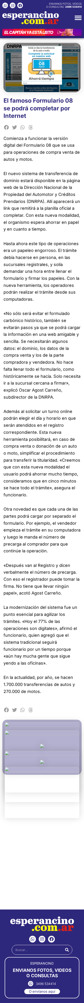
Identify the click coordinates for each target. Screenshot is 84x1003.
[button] (6, 127)
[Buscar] (67, 949)
